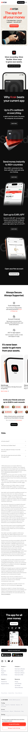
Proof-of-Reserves (16, 310)
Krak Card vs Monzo (19, 672)
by (4, 699)
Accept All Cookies (14, 724)
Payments (3, 671)
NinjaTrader (13, 704)
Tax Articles (17, 685)
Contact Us (4, 681)
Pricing (16, 681)
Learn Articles (18, 683)
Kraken (2, 704)
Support (3, 679)
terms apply (19, 420)
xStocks (11, 711)
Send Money (4, 674)
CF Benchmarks (17, 711)
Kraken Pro (7, 704)
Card (2, 669)
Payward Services (5, 711)
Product (3, 666)
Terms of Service (19, 687)
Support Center (5, 683)
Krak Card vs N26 (19, 674)
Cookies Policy (11, 693)
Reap (22, 711)
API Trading (3, 706)
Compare (17, 666)
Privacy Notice (4, 693)
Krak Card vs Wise (19, 671)
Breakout (18, 704)
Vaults (2, 672)
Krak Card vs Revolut (20, 669)
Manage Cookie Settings (14, 728)
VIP (21, 704)
